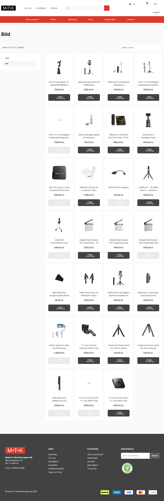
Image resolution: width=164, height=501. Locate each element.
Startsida (52, 454)
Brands (54, 8)
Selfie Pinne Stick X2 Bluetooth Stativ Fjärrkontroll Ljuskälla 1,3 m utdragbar (89, 297)
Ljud (7, 58)
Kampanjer (92, 458)
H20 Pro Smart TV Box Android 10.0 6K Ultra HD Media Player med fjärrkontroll (59, 191)
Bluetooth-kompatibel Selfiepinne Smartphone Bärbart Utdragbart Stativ (118, 86)
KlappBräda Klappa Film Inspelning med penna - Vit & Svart (148, 243)
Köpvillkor (53, 465)
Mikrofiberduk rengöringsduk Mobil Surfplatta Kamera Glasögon (59, 297)
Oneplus (131, 19)
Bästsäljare (92, 465)
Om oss (28, 8)
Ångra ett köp (55, 472)
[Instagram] (15, 478)
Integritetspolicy (56, 468)
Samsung (72, 19)
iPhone (53, 19)
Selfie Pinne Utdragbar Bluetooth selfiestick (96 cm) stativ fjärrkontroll (118, 297)
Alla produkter (32, 19)
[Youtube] (21, 478)
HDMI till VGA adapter (118, 187)
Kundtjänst (41, 8)
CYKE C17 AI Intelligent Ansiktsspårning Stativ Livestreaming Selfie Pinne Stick (148, 86)
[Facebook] (8, 478)
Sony (90, 19)
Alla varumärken (95, 454)
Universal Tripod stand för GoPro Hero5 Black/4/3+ (118, 348)
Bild (6, 63)
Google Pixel (109, 19)
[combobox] (82, 8)
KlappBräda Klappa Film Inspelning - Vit (88, 241)
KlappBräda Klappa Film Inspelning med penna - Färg (118, 243)
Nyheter (91, 461)
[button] (146, 4)
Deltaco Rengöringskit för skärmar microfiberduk (89, 137)
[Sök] (106, 8)
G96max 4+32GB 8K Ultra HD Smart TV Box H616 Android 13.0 (118, 137)
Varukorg (91, 468)
